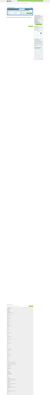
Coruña (41, 55)
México (41, 50)
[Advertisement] (22, 5)
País (14, 12)
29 (36, 37)
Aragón (39, 54)
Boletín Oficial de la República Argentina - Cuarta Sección (20, 3)
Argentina (14, 3)
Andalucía (36, 55)
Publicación (21, 12)
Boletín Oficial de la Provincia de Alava (38, 43)
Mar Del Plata (36, 54)
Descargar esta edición (38, 24)
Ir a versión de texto (31, 26)
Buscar (29, 13)
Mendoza (39, 55)
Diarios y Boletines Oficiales (10, 3)
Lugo (41, 54)
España (36, 50)
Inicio (7, 3)
